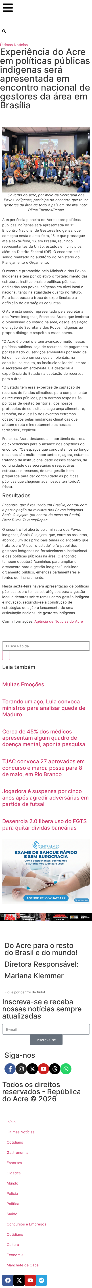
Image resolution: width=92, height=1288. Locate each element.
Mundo (12, 1183)
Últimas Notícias (14, 45)
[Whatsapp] (65, 1068)
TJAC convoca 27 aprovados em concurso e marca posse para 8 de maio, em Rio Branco (43, 768)
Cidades (14, 1173)
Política (13, 1203)
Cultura (13, 1244)
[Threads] (54, 1068)
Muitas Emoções (23, 684)
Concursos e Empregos (26, 1224)
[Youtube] (43, 1068)
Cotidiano (15, 1142)
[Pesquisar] (6, 655)
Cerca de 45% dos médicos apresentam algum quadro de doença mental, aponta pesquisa (43, 738)
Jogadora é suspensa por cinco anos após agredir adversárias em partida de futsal (45, 797)
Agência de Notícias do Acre (58, 621)
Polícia (12, 1193)
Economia (15, 1255)
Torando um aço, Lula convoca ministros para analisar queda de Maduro (43, 708)
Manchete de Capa (23, 1265)
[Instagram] (21, 1068)
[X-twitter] (32, 1068)
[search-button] (4, 31)
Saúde (12, 1214)
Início (11, 1122)
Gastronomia (17, 1152)
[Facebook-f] (10, 1068)
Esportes (14, 1162)
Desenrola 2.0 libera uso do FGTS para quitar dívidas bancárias (44, 824)
